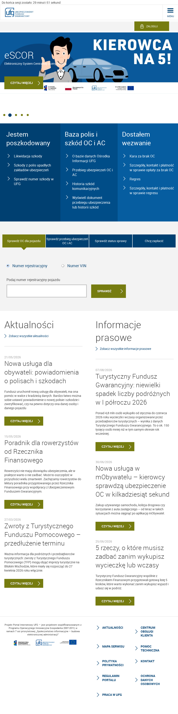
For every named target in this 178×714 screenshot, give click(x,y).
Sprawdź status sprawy (111, 241)
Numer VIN (76, 265)
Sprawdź (104, 291)
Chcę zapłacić (154, 241)
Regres (135, 179)
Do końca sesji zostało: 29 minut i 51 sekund (31, 2)
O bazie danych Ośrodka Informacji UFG (91, 158)
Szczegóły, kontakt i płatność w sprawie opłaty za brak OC (152, 167)
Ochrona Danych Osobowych (150, 680)
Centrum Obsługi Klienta (148, 631)
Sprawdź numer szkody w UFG (34, 181)
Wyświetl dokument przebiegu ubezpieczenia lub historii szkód (91, 202)
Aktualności (112, 627)
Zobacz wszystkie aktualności (28, 336)
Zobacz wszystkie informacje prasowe (125, 349)
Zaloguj (152, 26)
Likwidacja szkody (28, 156)
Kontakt (148, 661)
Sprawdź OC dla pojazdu (24, 241)
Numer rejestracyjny (29, 265)
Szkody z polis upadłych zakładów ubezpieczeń (32, 167)
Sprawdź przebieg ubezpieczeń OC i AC (67, 241)
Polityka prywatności (113, 663)
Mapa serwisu (113, 646)
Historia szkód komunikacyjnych (85, 186)
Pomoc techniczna (150, 648)
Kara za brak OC (142, 156)
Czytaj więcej (21, 83)
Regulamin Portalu (110, 678)
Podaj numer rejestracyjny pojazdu (33, 279)
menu (170, 16)
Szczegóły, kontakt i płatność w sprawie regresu (152, 190)
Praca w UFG (112, 695)
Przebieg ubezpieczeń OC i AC (92, 172)
